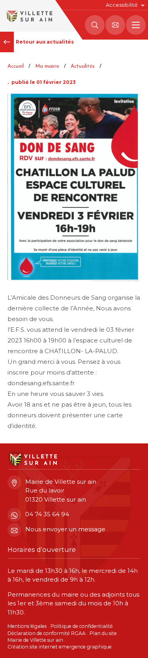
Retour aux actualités (45, 42)
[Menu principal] (136, 25)
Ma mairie (47, 66)
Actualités (83, 66)
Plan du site (103, 633)
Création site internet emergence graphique (59, 647)
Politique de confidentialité (82, 626)
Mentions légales (27, 626)
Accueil (15, 66)
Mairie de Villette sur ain (35, 640)
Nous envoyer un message (65, 529)
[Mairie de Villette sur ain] (28, 16)
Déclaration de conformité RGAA (46, 633)
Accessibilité (122, 5)
